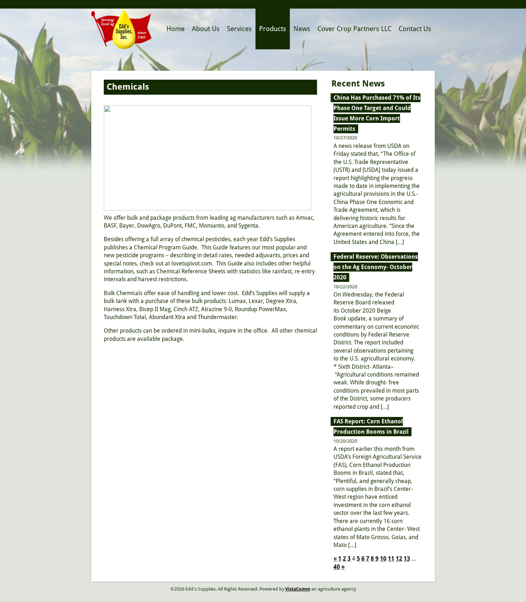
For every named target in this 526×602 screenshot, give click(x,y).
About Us (206, 29)
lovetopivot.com (191, 263)
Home (175, 29)
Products (272, 29)
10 (383, 558)
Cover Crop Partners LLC (354, 29)
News (301, 29)
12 (399, 558)
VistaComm (297, 589)
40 (336, 566)
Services (239, 29)
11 (391, 558)
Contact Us (415, 29)
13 (407, 558)
